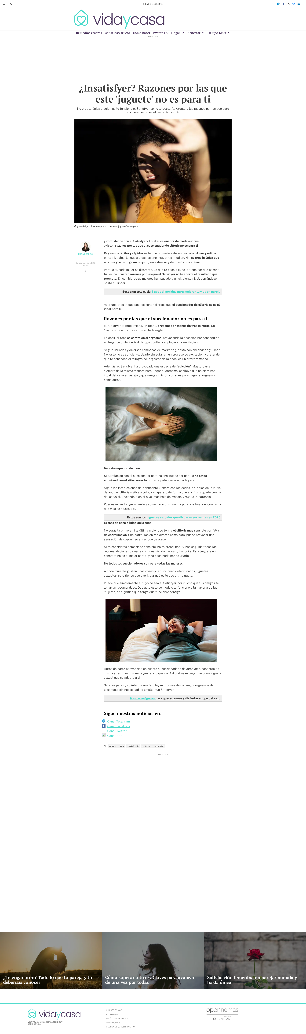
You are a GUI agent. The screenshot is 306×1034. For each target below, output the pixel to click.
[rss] (85, 271)
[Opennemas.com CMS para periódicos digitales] (222, 1014)
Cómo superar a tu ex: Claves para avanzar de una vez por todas (150, 979)
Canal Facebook (118, 726)
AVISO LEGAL (112, 1014)
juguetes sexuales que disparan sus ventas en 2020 (183, 517)
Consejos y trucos (117, 33)
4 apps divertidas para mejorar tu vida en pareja (185, 291)
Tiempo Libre (217, 33)
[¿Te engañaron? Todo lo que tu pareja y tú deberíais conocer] (51, 960)
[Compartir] (273, 4)
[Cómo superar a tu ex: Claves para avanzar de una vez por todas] (153, 960)
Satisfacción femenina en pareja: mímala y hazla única (252, 980)
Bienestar (193, 33)
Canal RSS (115, 735)
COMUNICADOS (113, 1023)
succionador (159, 746)
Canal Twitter (117, 731)
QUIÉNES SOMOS (114, 1010)
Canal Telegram (118, 721)
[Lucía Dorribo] (85, 246)
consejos (112, 746)
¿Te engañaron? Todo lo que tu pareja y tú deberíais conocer (47, 979)
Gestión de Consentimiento (120, 1027)
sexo (122, 746)
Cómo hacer (141, 33)
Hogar (176, 33)
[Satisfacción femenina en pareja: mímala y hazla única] (255, 960)
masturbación (133, 746)
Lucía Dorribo (85, 254)
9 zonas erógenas (143, 698)
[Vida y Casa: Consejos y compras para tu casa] (119, 19)
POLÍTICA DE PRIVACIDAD (117, 1018)
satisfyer (146, 746)
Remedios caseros (89, 33)
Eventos (159, 33)
